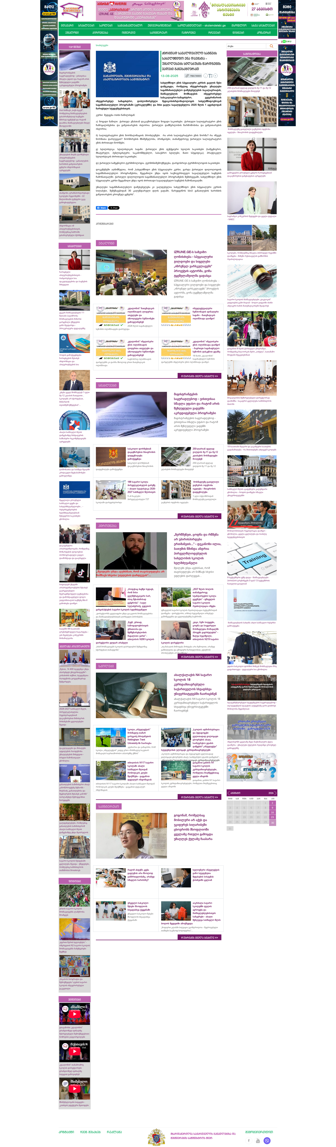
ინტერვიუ (128, 32)
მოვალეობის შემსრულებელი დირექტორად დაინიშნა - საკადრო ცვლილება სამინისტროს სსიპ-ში (249, 401)
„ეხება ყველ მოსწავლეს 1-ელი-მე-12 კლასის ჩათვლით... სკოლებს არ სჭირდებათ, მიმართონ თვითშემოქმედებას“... (74, 398)
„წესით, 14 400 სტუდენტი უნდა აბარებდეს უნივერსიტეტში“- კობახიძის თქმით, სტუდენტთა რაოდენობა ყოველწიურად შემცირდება (74, 675)
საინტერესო (158, 32)
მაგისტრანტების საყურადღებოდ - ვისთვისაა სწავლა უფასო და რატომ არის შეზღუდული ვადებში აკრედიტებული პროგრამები (74, 79)
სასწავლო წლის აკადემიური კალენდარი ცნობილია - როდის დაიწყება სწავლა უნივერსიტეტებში (247, 492)
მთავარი (67, 25)
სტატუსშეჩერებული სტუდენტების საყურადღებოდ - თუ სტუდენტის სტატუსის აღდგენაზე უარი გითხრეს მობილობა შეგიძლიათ (252, 705)
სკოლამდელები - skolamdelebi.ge (202, 25)
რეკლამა (114, 1132)
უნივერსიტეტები (159, 25)
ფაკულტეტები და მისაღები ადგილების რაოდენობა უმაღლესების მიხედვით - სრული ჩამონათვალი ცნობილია (72, 754)
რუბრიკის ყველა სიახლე (199, 376)
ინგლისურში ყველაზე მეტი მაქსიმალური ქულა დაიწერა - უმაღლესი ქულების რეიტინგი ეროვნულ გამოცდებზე (251, 745)
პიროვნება (100, 32)
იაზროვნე (189, 32)
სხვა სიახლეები (263, 25)
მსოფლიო (239, 25)
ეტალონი (72, 32)
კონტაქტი (66, 1132)
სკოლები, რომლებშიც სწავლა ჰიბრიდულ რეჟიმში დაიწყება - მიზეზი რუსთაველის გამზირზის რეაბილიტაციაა (251, 256)
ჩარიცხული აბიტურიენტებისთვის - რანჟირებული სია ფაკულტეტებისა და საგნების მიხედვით (73, 278)
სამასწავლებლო (130, 25)
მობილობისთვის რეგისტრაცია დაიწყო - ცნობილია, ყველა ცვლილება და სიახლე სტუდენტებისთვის (247, 534)
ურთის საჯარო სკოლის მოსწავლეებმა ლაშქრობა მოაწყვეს (72, 911)
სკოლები (106, 25)
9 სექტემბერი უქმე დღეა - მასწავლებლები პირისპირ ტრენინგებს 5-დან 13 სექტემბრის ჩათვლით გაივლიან (248, 580)
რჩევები (214, 32)
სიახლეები (86, 25)
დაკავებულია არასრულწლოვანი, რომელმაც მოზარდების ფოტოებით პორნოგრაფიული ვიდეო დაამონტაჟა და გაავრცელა (74, 551)
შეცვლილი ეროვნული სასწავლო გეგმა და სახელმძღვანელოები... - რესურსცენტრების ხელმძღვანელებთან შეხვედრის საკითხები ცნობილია (71, 509)
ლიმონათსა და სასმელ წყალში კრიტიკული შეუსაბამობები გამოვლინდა (74, 472)
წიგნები (238, 32)
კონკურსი (264, 32)
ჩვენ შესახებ (90, 1132)
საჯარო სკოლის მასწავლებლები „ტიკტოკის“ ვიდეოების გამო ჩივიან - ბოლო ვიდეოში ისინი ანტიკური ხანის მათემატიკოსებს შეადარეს (250, 302)
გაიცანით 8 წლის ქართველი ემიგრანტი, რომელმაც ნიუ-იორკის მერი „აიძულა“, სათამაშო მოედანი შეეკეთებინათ (251, 351)
